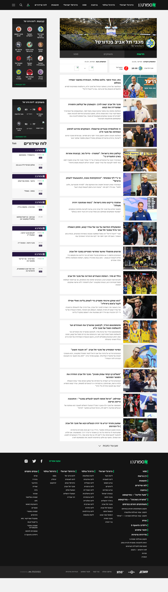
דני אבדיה (71, 497)
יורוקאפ (53, 483)
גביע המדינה (108, 490)
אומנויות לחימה (31, 531)
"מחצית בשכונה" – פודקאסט (132, 499)
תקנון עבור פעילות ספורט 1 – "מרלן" (132, 516)
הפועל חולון (70, 490)
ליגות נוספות (88, 515)
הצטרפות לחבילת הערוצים (136, 546)
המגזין (144, 557)
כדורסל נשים (70, 483)
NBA (54, 476)
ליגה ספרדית (88, 490)
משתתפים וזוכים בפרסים (135, 504)
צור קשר (95, 572)
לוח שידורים (41, 5)
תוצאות (55, 5)
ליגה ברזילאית (88, 511)
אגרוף (35, 494)
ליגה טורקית (89, 504)
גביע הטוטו (108, 483)
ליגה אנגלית (89, 483)
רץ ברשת (142, 476)
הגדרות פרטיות (72, 572)
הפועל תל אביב (106, 508)
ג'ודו (36, 490)
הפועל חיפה (108, 511)
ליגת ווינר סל (137, 46)
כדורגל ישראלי (127, 5)
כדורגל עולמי (108, 5)
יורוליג (53, 479)
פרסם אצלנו (107, 572)
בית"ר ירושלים (106, 501)
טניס (144, 520)
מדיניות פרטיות (139, 534)
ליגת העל (109, 476)
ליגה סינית (89, 508)
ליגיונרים (109, 486)
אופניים (34, 508)
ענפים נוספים (31, 471)
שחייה (35, 486)
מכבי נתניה (108, 518)
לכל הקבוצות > (20, 85)
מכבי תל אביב (107, 504)
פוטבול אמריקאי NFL (29, 518)
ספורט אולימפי (31, 497)
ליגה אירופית (89, 479)
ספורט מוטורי (32, 511)
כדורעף (34, 483)
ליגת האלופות (88, 476)
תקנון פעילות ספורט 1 (138, 539)
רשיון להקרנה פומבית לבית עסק (134, 543)
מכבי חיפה (108, 497)
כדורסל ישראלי (70, 5)
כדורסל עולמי (49, 471)
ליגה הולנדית (88, 501)
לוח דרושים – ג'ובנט (139, 550)
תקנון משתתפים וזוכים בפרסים (134, 509)
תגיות (144, 553)
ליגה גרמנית (89, 486)
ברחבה (94, 5)
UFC (36, 501)
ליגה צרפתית (88, 497)
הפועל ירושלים (69, 494)
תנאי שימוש (141, 530)
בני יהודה (109, 522)
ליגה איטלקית (88, 494)
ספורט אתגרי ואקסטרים (32, 526)
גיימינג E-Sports (139, 525)
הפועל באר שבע (106, 515)
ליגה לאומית (108, 479)
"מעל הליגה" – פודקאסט (134, 495)
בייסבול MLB (32, 522)
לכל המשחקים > (20, 137)
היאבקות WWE (31, 504)
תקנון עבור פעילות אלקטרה (135, 512)
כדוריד (34, 479)
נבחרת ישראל (107, 494)
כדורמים (34, 515)
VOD (84, 5)
